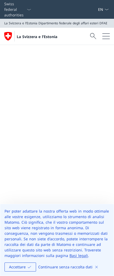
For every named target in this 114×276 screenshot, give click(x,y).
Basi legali (78, 255)
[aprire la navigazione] (106, 36)
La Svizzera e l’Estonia (37, 36)
